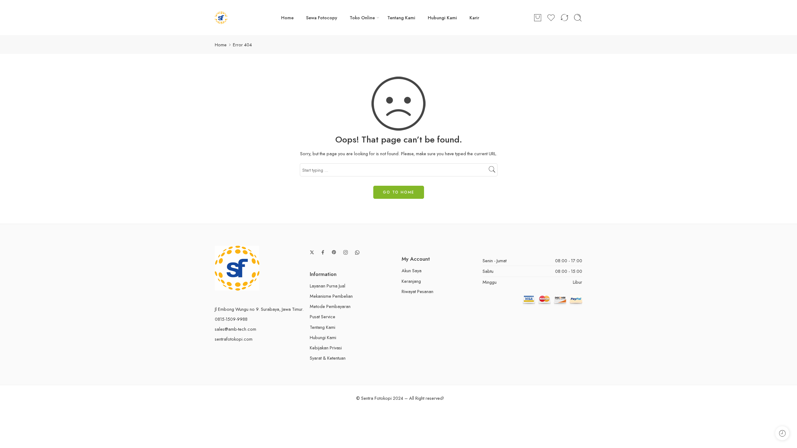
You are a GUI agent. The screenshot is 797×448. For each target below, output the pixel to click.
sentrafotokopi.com (233, 339)
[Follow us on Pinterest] (334, 252)
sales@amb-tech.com (235, 329)
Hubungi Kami (442, 17)
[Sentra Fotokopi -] (221, 18)
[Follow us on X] (312, 252)
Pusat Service (322, 316)
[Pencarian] (577, 17)
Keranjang (411, 281)
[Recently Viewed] (782, 433)
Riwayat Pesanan (417, 291)
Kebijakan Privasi (326, 347)
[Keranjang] (537, 17)
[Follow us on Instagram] (345, 252)
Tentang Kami (401, 17)
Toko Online (362, 17)
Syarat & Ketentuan (328, 358)
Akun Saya (412, 270)
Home (287, 17)
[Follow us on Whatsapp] (357, 252)
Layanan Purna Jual (327, 285)
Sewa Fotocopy (321, 17)
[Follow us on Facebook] (322, 252)
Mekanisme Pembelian (331, 296)
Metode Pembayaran (330, 306)
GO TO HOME (398, 192)
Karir (474, 17)
